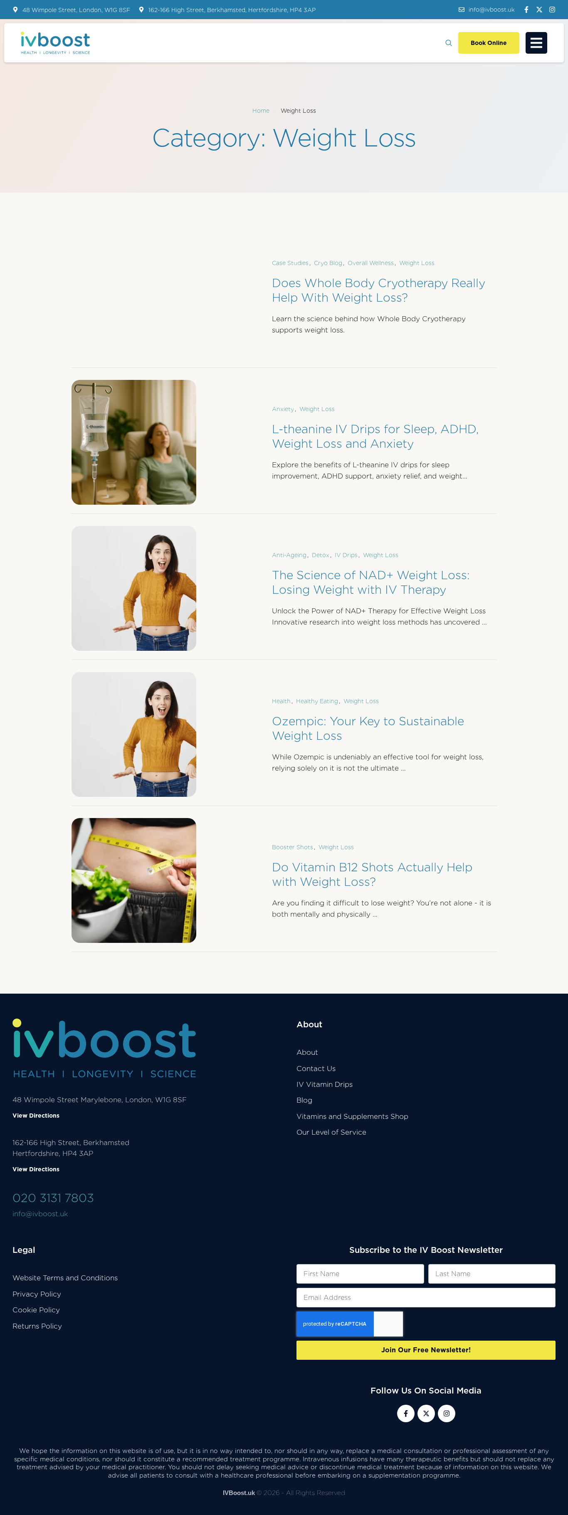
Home (260, 110)
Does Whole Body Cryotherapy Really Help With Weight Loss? (378, 290)
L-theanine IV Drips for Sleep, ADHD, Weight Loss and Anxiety (375, 436)
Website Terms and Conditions (65, 1278)
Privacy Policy (36, 1294)
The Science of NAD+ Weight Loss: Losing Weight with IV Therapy (371, 582)
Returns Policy (37, 1326)
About (307, 1052)
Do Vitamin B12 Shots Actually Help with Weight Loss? (372, 874)
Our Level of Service (331, 1132)
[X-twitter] (539, 9)
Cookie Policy (36, 1310)
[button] (487, 9)
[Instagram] (552, 9)
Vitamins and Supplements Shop (352, 1116)
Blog (304, 1100)
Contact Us (316, 1068)
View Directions (35, 1115)
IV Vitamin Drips (324, 1084)
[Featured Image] (134, 442)
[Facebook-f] (526, 9)
